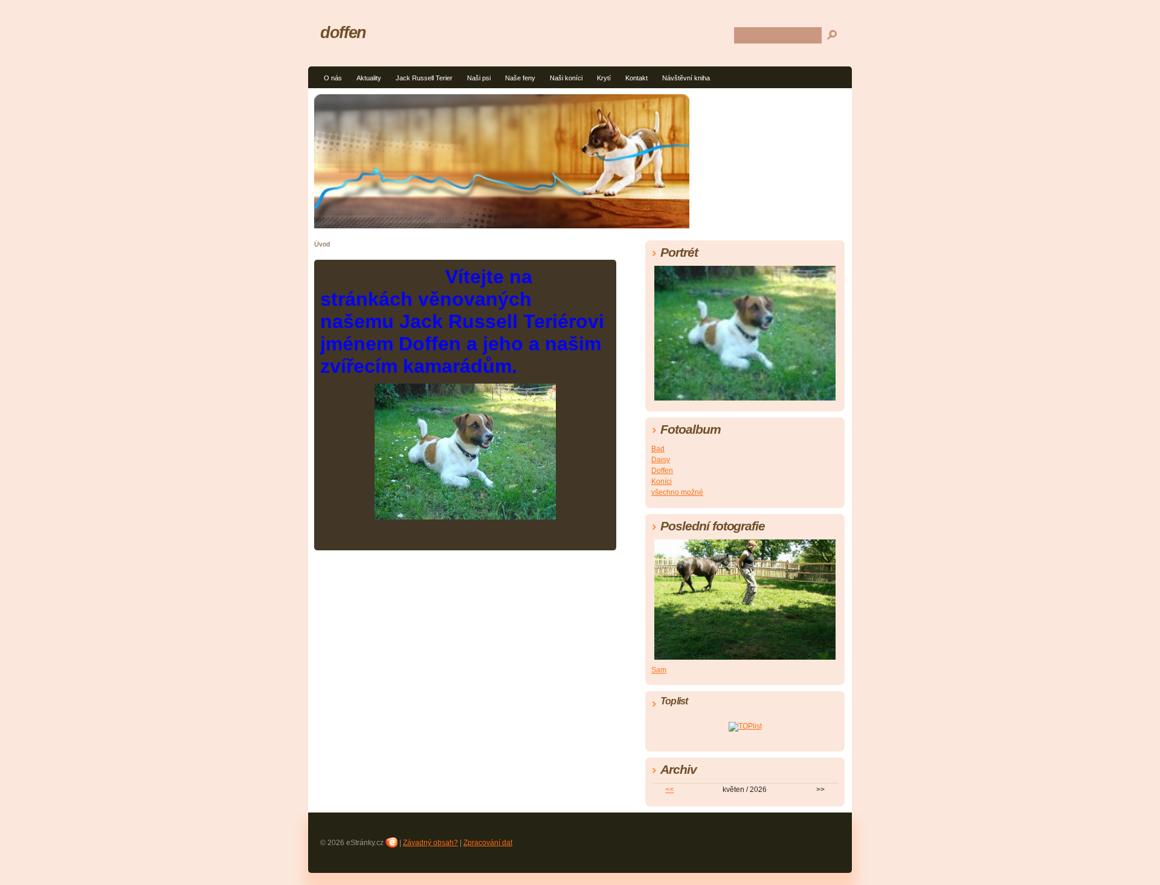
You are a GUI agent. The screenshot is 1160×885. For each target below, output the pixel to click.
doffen (343, 32)
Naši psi (479, 78)
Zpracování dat (487, 842)
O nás (333, 78)
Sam (658, 670)
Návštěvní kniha (686, 78)
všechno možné (677, 492)
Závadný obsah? (430, 842)
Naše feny (520, 78)
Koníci (661, 481)
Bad (658, 449)
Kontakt (636, 78)
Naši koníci (566, 78)
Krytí (604, 78)
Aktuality (368, 78)
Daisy (660, 459)
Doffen (662, 470)
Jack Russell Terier (424, 78)
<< (669, 789)
